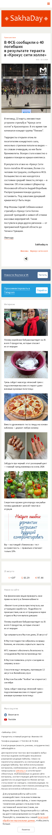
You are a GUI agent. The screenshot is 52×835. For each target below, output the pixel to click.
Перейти (42, 290)
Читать (43, 274)
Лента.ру (8, 237)
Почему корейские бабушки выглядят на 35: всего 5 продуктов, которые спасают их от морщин (25, 625)
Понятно (26, 829)
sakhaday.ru (21, 771)
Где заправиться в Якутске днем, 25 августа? (26, 634)
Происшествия (10, 37)
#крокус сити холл (39, 251)
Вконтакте (13, 714)
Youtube (12, 719)
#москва (24, 251)
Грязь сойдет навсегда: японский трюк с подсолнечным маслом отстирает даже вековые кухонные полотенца (23, 692)
